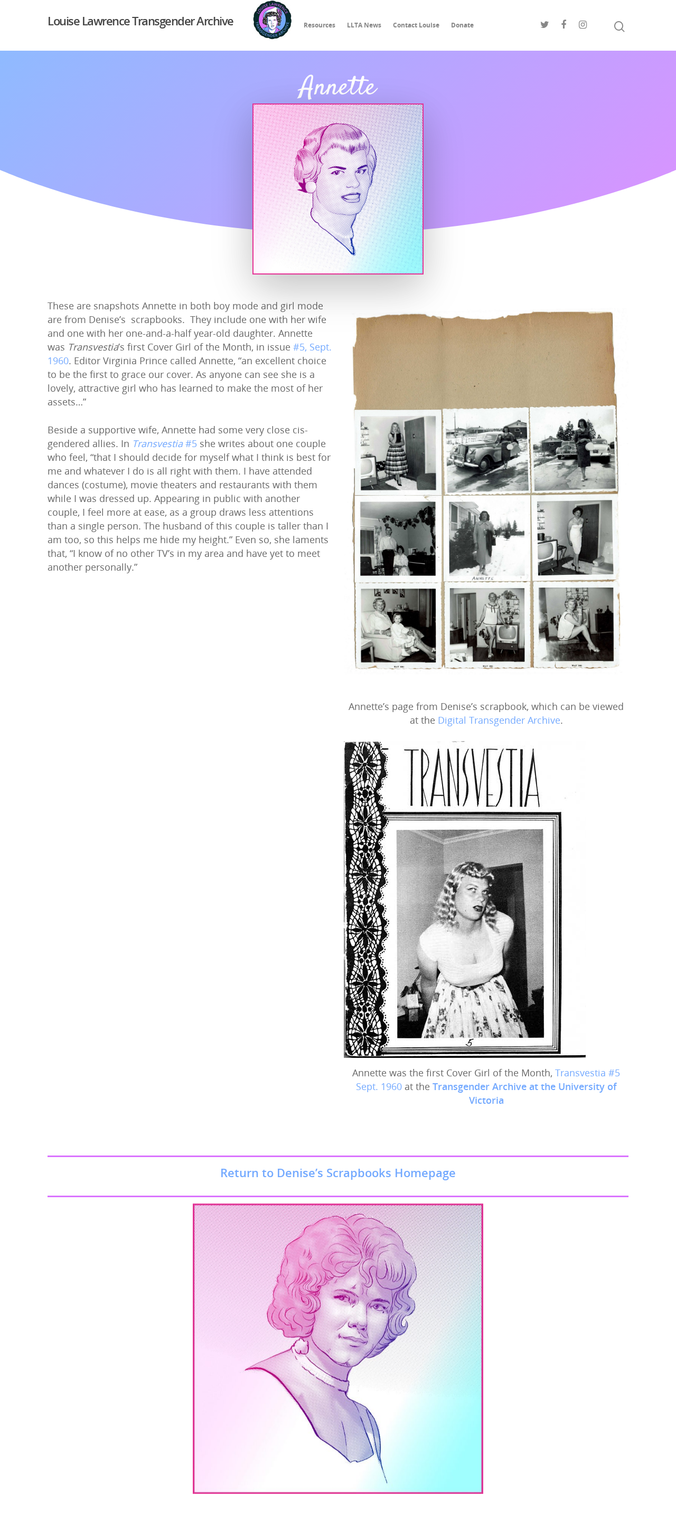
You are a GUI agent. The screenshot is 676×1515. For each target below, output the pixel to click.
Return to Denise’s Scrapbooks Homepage (338, 1172)
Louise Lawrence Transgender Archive (140, 22)
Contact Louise (416, 25)
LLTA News (364, 25)
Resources (319, 25)
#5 (164, 443)
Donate (462, 25)
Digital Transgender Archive (499, 720)
